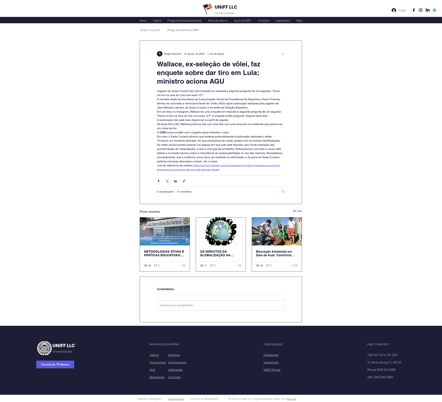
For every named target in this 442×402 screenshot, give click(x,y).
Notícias (174, 355)
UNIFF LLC (226, 7)
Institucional (177, 362)
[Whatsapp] (434, 10)
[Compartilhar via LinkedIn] (175, 181)
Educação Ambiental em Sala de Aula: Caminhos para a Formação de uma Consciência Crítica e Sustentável (275, 253)
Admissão (175, 370)
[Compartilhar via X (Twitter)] (167, 181)
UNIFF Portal (272, 370)
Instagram (271, 362)
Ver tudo (297, 211)
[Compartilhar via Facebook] (158, 181)
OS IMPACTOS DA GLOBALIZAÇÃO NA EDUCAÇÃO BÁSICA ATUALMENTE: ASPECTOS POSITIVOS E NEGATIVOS (220, 253)
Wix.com (291, 399)
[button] (217, 20)
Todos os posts (150, 30)
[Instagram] (420, 10)
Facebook (271, 355)
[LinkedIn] (427, 10)
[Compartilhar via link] (184, 181)
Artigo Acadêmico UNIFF (183, 30)
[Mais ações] (283, 54)
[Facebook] (413, 10)
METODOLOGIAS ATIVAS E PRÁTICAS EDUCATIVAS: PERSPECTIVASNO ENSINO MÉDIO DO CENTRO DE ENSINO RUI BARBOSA (164, 253)
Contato (174, 377)
